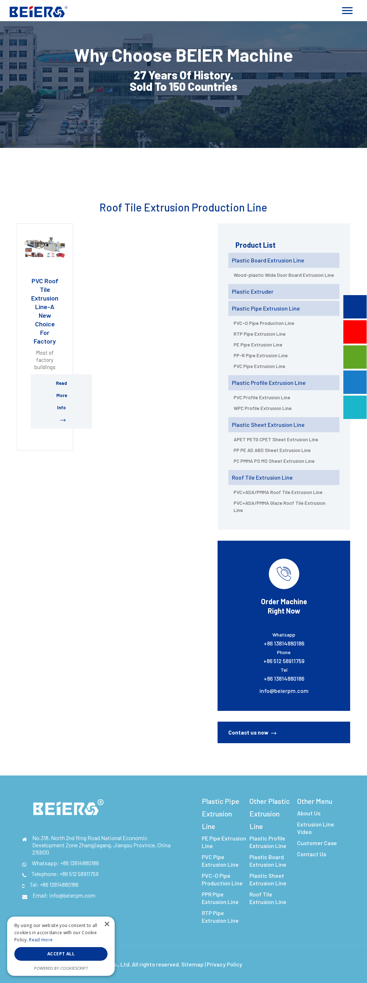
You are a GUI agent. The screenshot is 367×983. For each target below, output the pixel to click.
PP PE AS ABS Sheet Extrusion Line (272, 450)
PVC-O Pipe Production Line (264, 323)
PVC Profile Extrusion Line (262, 397)
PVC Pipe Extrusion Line (259, 366)
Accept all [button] (61, 954)
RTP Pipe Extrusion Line (260, 334)
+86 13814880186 (79, 862)
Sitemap (192, 964)
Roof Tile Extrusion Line (262, 477)
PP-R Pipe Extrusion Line (261, 355)
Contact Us (311, 854)
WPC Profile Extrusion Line (263, 408)
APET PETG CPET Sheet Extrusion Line (276, 439)
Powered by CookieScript (61, 968)
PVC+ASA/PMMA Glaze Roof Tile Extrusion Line (279, 506)
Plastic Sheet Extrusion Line (268, 424)
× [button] (106, 924)
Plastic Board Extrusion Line (268, 260)
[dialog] (61, 946)
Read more (41, 940)
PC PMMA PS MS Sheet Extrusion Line (274, 461)
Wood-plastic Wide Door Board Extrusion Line (284, 275)
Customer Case (317, 842)
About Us (308, 813)
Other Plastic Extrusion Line (269, 813)
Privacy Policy (224, 964)
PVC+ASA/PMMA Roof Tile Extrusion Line (278, 492)
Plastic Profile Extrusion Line (269, 382)
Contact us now (248, 732)
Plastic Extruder (252, 291)
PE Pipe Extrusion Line (258, 344)
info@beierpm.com (284, 690)
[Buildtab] (38, 10)
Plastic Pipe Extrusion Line (266, 308)
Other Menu (314, 801)
